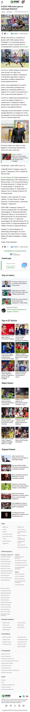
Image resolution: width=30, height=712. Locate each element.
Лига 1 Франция (21, 529)
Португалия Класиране (6, 577)
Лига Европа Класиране (21, 560)
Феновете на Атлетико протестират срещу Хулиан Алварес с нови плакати (20, 485)
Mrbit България (6, 639)
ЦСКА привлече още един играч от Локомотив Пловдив (7, 337)
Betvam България (7, 637)
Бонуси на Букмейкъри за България (10, 661)
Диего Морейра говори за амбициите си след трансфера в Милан (20, 476)
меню (2, 3)
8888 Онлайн (21, 625)
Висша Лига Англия (7, 536)
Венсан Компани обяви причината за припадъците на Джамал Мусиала (20, 467)
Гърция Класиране (19, 584)
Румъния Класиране (6, 611)
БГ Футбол (9, 11)
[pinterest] (23, 706)
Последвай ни (15, 33)
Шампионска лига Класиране (19, 557)
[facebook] (6, 706)
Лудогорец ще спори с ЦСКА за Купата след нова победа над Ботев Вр (20, 292)
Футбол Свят (21, 527)
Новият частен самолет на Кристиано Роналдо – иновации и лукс (21, 402)
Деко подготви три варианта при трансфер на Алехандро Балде (20, 457)
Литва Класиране (5, 600)
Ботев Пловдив (6, 177)
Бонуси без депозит (6, 656)
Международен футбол (21, 542)
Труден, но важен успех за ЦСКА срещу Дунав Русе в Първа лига (21, 356)
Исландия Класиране (6, 590)
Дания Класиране (5, 588)
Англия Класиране (5, 559)
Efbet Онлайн (6, 625)
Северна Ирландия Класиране (5, 614)
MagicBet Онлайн (7, 641)
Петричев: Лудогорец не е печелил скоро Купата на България (19, 283)
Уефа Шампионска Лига (22, 532)
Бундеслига (5, 543)
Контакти (3, 680)
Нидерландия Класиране (7, 570)
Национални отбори (7, 534)
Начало (3, 11)
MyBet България (22, 646)
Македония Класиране (6, 602)
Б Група (4, 529)
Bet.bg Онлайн (21, 627)
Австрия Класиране (20, 574)
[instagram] (15, 706)
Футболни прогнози (6, 668)
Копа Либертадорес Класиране (20, 568)
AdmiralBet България (23, 639)
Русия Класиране (5, 575)
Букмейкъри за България (7, 658)
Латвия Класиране (5, 597)
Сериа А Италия (6, 541)
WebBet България (22, 644)
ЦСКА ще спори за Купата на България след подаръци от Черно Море (20, 301)
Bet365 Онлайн (6, 629)
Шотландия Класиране (6, 573)
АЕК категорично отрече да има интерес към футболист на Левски (21, 338)
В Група (4, 531)
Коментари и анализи (23, 547)
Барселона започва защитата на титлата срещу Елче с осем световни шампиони (20, 496)
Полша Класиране (5, 609)
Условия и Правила (6, 687)
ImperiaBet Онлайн (22, 641)
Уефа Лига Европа (22, 535)
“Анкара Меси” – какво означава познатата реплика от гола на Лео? (7, 402)
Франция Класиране (6, 568)
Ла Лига (5, 538)
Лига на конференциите (21, 538)
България (25, 47)
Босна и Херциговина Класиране (20, 581)
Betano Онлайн (6, 622)
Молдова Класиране (6, 604)
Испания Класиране (5, 563)
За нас (2, 682)
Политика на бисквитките (7, 689)
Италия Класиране (5, 566)
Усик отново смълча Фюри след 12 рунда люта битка (21, 440)
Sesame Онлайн (21, 622)
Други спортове (21, 545)
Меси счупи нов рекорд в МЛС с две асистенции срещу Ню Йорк (7, 421)
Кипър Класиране (5, 595)
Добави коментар (24, 33)
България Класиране (6, 556)
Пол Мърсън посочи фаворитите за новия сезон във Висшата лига (20, 514)
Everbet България (22, 637)
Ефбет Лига (5, 527)
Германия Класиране (6, 561)
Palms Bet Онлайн (7, 627)
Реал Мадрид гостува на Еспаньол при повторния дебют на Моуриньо (19, 505)
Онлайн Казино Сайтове (7, 663)
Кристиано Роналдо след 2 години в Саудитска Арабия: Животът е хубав (7, 441)
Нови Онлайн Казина (6, 665)
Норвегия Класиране (6, 607)
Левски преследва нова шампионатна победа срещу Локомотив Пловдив (7, 356)
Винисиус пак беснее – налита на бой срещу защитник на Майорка (21, 421)
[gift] (23, 2)
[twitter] (19, 706)
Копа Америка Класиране (21, 565)
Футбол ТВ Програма (6, 672)
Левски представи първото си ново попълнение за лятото (20, 374)
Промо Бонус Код (5, 654)
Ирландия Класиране (6, 593)
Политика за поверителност (8, 684)
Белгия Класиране (19, 576)
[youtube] (10, 706)
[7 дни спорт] (15, 2)
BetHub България (7, 644)
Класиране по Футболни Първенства (10, 670)
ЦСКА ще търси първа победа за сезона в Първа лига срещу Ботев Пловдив (7, 375)
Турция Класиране (5, 580)
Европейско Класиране (20, 562)
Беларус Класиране (20, 578)
